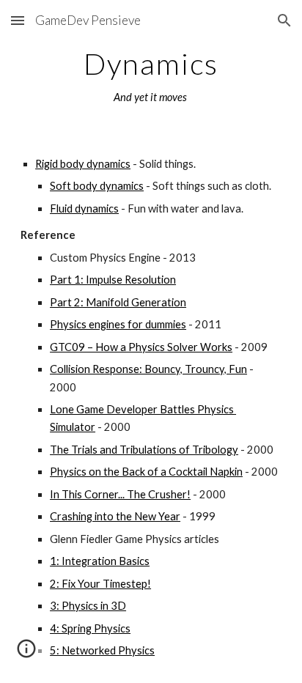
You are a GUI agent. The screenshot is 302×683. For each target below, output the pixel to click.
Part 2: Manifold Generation (118, 302)
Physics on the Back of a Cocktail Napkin (146, 471)
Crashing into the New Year (115, 516)
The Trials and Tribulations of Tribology (144, 449)
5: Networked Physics (102, 650)
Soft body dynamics (97, 186)
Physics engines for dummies (118, 324)
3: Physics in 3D (88, 605)
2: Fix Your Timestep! (100, 583)
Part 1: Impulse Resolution (113, 279)
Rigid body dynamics (82, 164)
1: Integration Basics (100, 561)
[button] (17, 20)
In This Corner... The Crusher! (120, 494)
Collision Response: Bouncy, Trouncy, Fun (148, 369)
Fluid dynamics (84, 208)
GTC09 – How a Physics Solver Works (141, 347)
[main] (151, 77)
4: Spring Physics (90, 628)
